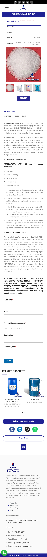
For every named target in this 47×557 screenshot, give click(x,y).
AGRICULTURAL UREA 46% (13, 123)
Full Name (8, 300)
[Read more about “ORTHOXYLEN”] (42, 380)
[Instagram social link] (19, 2)
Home (8, 20)
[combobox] (6, 328)
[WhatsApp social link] (31, 2)
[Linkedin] (19, 429)
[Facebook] (12, 429)
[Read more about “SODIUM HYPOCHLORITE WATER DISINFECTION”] (20, 380)
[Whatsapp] (35, 429)
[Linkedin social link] (27, 2)
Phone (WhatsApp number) (15, 323)
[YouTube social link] (23, 2)
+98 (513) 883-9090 (17, 532)
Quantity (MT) (10, 347)
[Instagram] (27, 429)
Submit (8, 360)
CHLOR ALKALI (16, 404)
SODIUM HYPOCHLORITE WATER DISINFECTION (12, 400)
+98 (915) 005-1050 (23, 543)
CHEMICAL (15, 20)
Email (6, 312)
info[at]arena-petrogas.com (23, 546)
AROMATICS (38, 402)
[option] (23, 64)
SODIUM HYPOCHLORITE (12, 406)
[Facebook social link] (15, 2)
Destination (9, 335)
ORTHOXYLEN (34, 399)
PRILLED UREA (30, 20)
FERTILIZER (22, 20)
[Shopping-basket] (23, 447)
